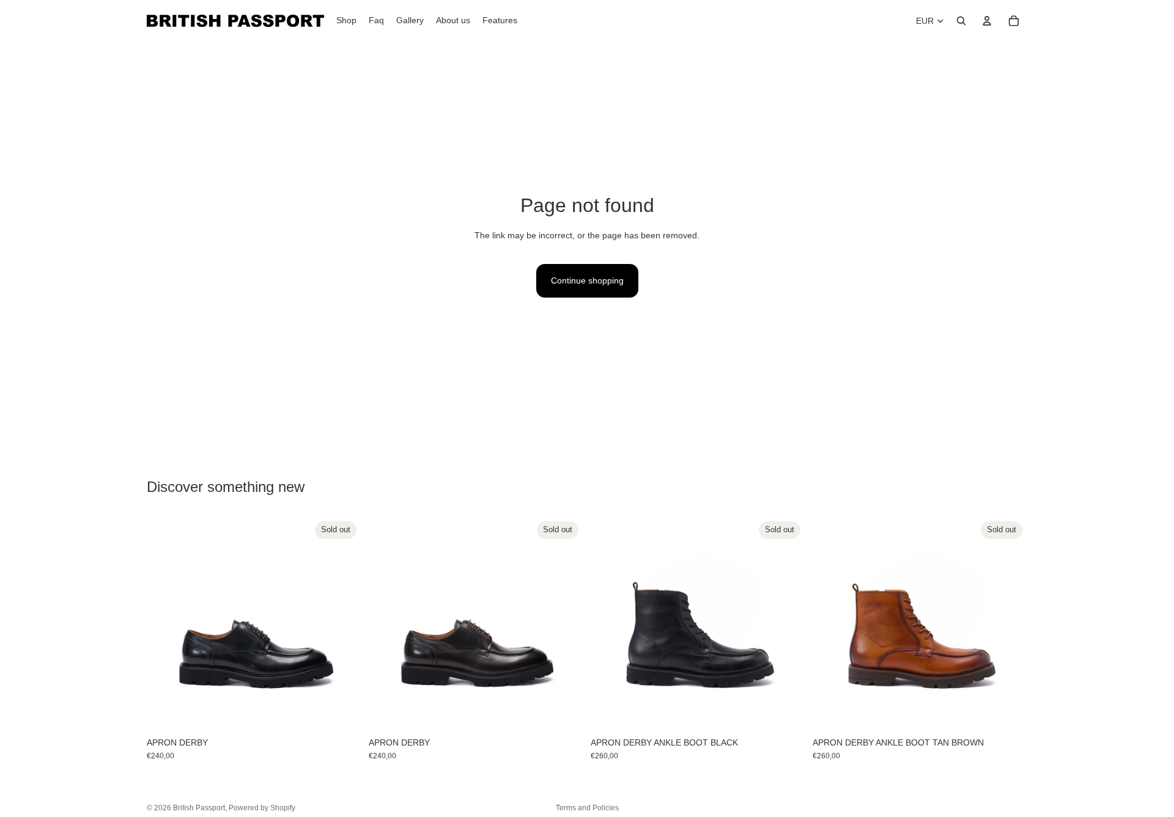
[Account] (986, 20)
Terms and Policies (587, 808)
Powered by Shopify (262, 808)
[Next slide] (343, 623)
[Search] (961, 20)
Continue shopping (587, 280)
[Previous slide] (165, 623)
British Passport (199, 808)
